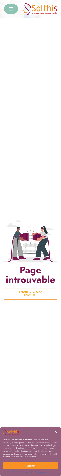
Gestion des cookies (21, 472)
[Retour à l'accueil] (40, 9)
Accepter (30, 465)
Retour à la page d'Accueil (30, 293)
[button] (56, 432)
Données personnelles (39, 472)
